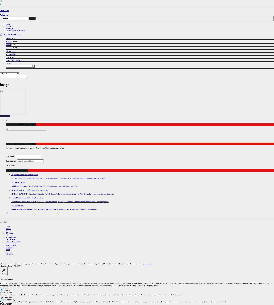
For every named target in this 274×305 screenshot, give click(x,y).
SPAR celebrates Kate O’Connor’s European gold (29, 190)
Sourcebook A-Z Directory (15, 30)
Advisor (9, 51)
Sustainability (11, 54)
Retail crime (10, 57)
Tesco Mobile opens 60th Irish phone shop (27, 198)
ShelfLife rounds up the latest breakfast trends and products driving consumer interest (44, 186)
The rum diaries (17, 205)
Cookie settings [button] (7, 266)
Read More (147, 264)
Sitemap (9, 247)
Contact (9, 26)
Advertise (9, 28)
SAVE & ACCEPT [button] (6, 304)
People (8, 45)
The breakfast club (18, 182)
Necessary (7, 290)
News (8, 38)
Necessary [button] (4, 288)
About (8, 24)
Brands (8, 41)
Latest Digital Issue (13, 60)
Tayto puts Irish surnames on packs (24, 175)
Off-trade (9, 48)
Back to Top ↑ (5, 116)
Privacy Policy (11, 245)
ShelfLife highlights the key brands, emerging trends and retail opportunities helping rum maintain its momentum (54, 209)
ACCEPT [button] (17, 266)
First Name (10, 156)
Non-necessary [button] (6, 297)
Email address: (11, 161)
